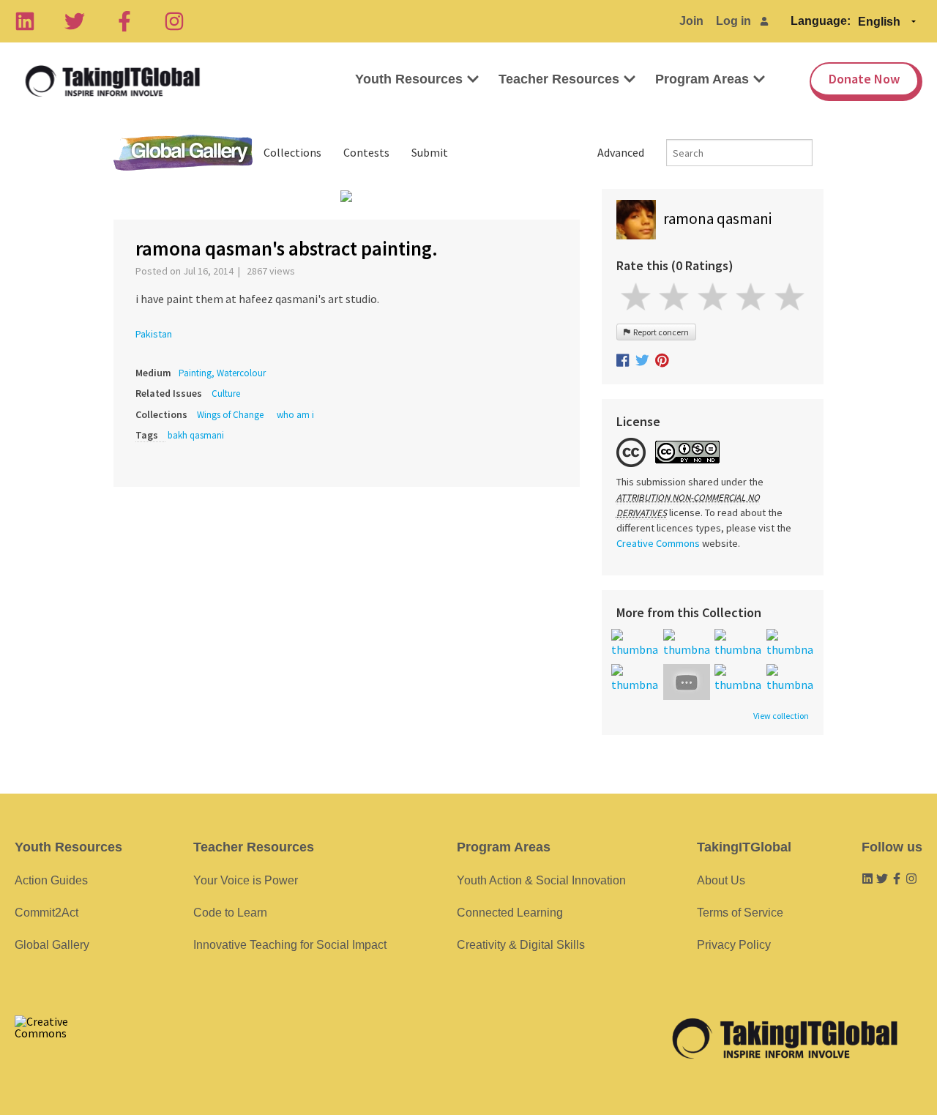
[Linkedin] (25, 21)
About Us (721, 880)
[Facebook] (124, 21)
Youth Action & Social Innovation (541, 880)
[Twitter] (74, 21)
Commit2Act (46, 912)
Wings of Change (230, 415)
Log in (733, 21)
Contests (366, 152)
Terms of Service (740, 912)
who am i (295, 415)
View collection (781, 716)
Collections (292, 152)
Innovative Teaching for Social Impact (290, 945)
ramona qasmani (717, 218)
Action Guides (51, 880)
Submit (429, 152)
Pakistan (153, 333)
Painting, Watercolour (222, 373)
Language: (821, 21)
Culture (226, 393)
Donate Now (864, 78)
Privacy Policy (734, 945)
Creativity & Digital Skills (521, 945)
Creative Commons (658, 543)
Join (691, 21)
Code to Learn (230, 912)
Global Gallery (183, 153)
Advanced (620, 152)
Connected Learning (510, 912)
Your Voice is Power (245, 880)
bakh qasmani (196, 435)
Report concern (659, 332)
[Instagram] (174, 21)
